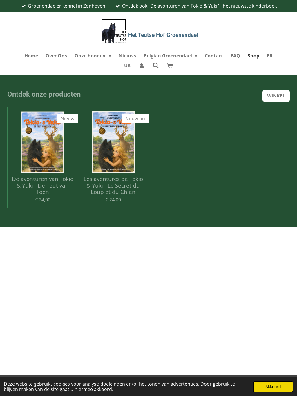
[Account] (141, 65)
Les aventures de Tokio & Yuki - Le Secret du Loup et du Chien (113, 185)
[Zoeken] (155, 65)
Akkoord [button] (273, 386)
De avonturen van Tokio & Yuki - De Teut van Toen (42, 185)
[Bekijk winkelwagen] (170, 65)
